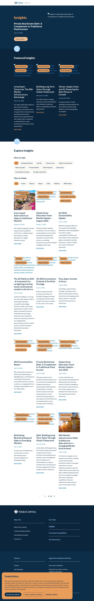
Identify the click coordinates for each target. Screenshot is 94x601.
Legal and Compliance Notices (60, 558)
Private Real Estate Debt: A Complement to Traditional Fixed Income (46, 366)
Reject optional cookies (33, 594)
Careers (17, 558)
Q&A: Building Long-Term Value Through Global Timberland (46, 438)
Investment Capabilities (58, 533)
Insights (52, 526)
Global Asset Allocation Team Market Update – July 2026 (67, 366)
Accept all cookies (13, 594)
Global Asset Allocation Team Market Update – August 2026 (44, 217)
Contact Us (17, 539)
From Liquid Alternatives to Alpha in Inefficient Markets (23, 217)
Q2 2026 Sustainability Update (65, 215)
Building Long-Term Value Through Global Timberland (45, 89)
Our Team (52, 520)
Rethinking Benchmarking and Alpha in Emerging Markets (23, 439)
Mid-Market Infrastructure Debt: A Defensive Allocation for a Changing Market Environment (68, 442)
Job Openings (18, 569)
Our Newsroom (54, 540)
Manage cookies (51, 594)
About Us (17, 520)
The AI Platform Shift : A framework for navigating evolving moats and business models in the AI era (24, 284)
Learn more (22, 39)
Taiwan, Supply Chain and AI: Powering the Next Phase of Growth (69, 90)
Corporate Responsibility (22, 531)
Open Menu (78, 3)
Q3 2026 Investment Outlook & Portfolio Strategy (46, 281)
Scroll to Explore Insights (17, 141)
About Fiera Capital (20, 527)
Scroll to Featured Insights (17, 49)
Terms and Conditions (56, 565)
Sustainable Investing (21, 535)
